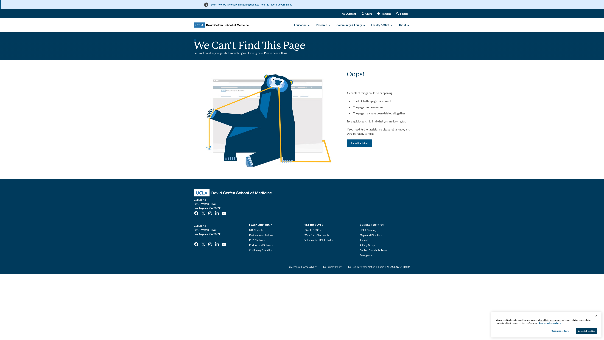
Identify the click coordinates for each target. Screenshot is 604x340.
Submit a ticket (359, 143)
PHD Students (257, 240)
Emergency (366, 255)
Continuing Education (260, 250)
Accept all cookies (586, 331)
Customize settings (559, 330)
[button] (384, 13)
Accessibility (309, 266)
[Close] (596, 315)
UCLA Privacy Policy (330, 266)
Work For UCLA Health (317, 235)
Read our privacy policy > (550, 323)
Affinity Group (367, 245)
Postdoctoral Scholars (261, 245)
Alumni (364, 240)
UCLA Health (349, 13)
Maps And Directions (371, 235)
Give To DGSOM (313, 230)
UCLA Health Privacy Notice (360, 266)
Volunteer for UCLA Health (319, 240)
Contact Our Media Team (373, 250)
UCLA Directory (368, 230)
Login (381, 266)
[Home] (195, 38)
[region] (546, 324)
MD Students (256, 230)
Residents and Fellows (261, 235)
